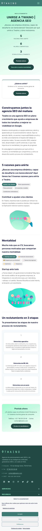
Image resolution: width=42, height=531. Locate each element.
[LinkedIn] (4, 482)
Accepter (20, 514)
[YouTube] (9, 482)
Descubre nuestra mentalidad (21, 67)
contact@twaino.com (21, 421)
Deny (20, 519)
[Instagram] (13, 482)
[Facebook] (32, 482)
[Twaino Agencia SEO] (11, 451)
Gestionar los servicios (9, 508)
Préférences (20, 524)
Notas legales (26, 528)
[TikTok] (27, 482)
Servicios (6, 489)
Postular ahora (21, 61)
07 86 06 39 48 (12, 469)
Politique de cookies (16, 528)
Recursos (6, 494)
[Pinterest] (18, 482)
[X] (23, 482)
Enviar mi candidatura (21, 426)
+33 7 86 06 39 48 (21, 418)
